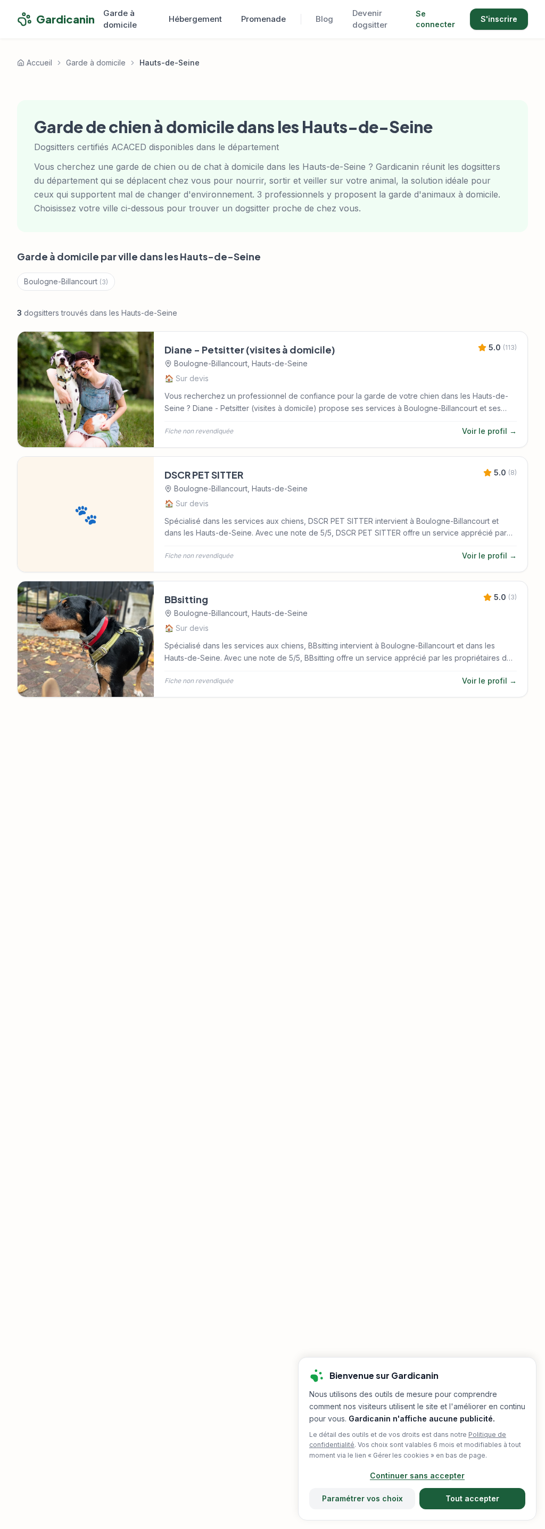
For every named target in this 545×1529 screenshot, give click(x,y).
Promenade (263, 19)
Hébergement (195, 19)
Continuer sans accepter (417, 1475)
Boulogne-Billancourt (66, 281)
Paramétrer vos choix (362, 1498)
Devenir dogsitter (369, 19)
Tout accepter (472, 1498)
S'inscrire (499, 18)
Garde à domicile (120, 19)
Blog (324, 19)
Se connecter (435, 19)
